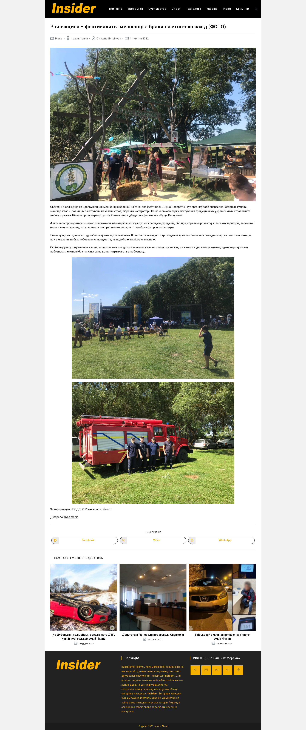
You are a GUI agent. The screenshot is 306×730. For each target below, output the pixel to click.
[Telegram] (228, 670)
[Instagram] (206, 670)
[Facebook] (195, 670)
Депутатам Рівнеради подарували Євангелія (153, 634)
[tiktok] (238, 670)
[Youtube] (217, 670)
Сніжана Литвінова (109, 38)
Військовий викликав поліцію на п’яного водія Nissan (222, 636)
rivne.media (71, 517)
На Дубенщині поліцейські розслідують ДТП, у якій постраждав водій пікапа (84, 636)
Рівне (58, 38)
